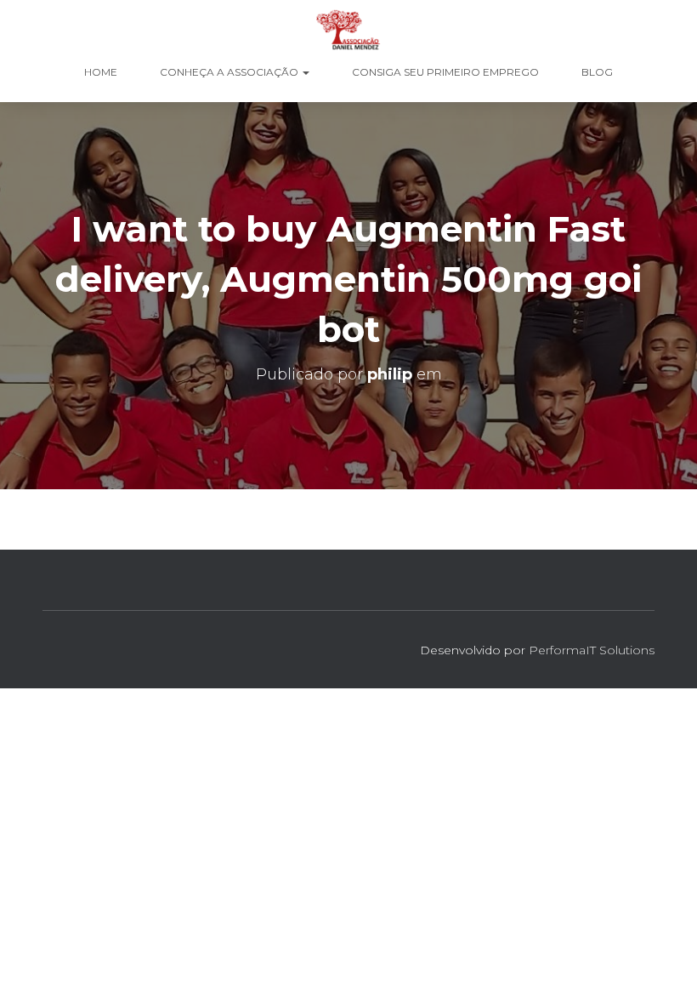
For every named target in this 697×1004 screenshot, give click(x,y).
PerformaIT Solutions (591, 650)
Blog (597, 72)
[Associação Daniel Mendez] (348, 30)
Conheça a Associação (230, 72)
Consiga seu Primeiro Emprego (445, 72)
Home (100, 72)
